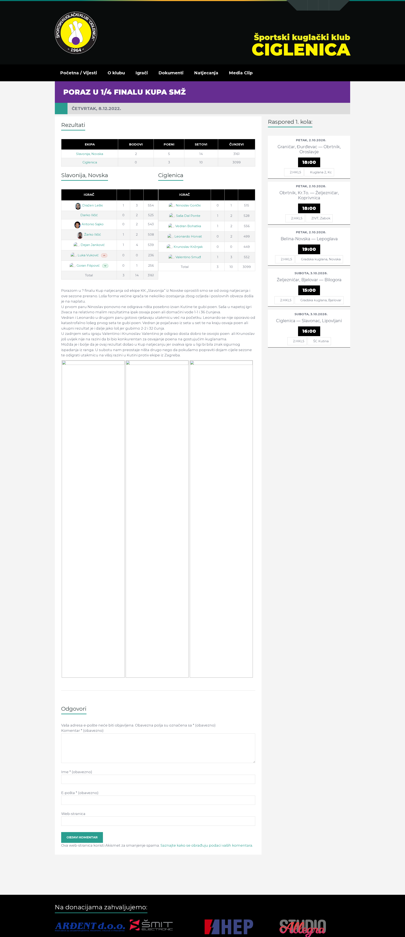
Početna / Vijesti (78, 72)
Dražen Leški (92, 205)
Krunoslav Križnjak (188, 247)
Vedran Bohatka (188, 226)
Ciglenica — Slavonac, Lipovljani (309, 320)
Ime (76, 772)
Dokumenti (171, 72)
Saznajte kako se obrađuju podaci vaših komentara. (207, 845)
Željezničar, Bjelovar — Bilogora (309, 279)
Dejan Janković (93, 245)
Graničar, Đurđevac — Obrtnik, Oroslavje (309, 149)
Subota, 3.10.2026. (311, 273)
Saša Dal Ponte (188, 216)
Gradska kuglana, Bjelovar (320, 300)
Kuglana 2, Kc (321, 172)
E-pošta (80, 793)
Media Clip (241, 72)
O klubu (116, 72)
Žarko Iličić (92, 234)
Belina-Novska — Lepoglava (309, 238)
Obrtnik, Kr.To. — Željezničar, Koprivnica (309, 195)
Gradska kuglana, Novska (321, 259)
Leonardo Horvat (188, 236)
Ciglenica (89, 162)
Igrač (89, 195)
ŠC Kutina (321, 341)
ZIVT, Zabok (320, 218)
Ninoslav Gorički (188, 205)
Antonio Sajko (93, 224)
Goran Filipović (88, 265)
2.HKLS (295, 172)
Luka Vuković (88, 255)
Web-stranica (73, 814)
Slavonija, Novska (89, 154)
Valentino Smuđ (188, 257)
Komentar (82, 730)
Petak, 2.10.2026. (311, 140)
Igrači (141, 72)
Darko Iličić (89, 215)
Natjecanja (206, 72)
